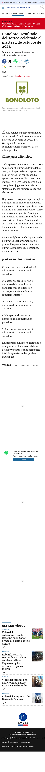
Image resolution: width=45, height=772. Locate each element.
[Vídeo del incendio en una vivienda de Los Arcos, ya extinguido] (37, 681)
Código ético (14, 742)
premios (25, 365)
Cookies (4, 742)
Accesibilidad (26, 742)
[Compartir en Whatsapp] (15, 62)
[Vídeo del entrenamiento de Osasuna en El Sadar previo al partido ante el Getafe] (37, 633)
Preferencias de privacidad (25, 746)
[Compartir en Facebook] (4, 62)
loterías (35, 365)
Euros (16, 365)
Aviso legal (5, 738)
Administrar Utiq (7, 746)
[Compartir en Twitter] (10, 62)
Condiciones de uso (36, 738)
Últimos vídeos (13, 625)
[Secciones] (3, 7)
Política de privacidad (19, 738)
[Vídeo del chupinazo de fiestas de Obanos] (37, 698)
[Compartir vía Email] (26, 62)
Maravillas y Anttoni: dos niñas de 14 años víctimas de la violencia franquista (21, 25)
